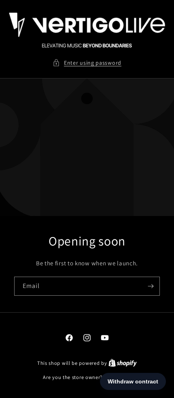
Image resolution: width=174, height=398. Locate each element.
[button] (87, 63)
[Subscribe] (150, 285)
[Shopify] (122, 363)
